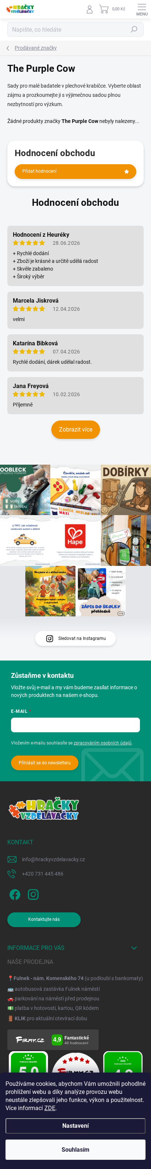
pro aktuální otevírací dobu (51, 1018)
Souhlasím (75, 1149)
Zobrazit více (75, 429)
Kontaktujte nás (44, 919)
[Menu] (142, 9)
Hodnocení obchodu (75, 202)
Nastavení (75, 1125)
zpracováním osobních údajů (103, 743)
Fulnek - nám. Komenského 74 (49, 978)
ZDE (49, 1108)
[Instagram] (32, 893)
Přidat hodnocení (39, 171)
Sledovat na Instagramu (82, 638)
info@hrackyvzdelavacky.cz (53, 859)
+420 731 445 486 (42, 874)
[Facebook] (13, 893)
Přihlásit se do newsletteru (45, 762)
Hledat (134, 29)
